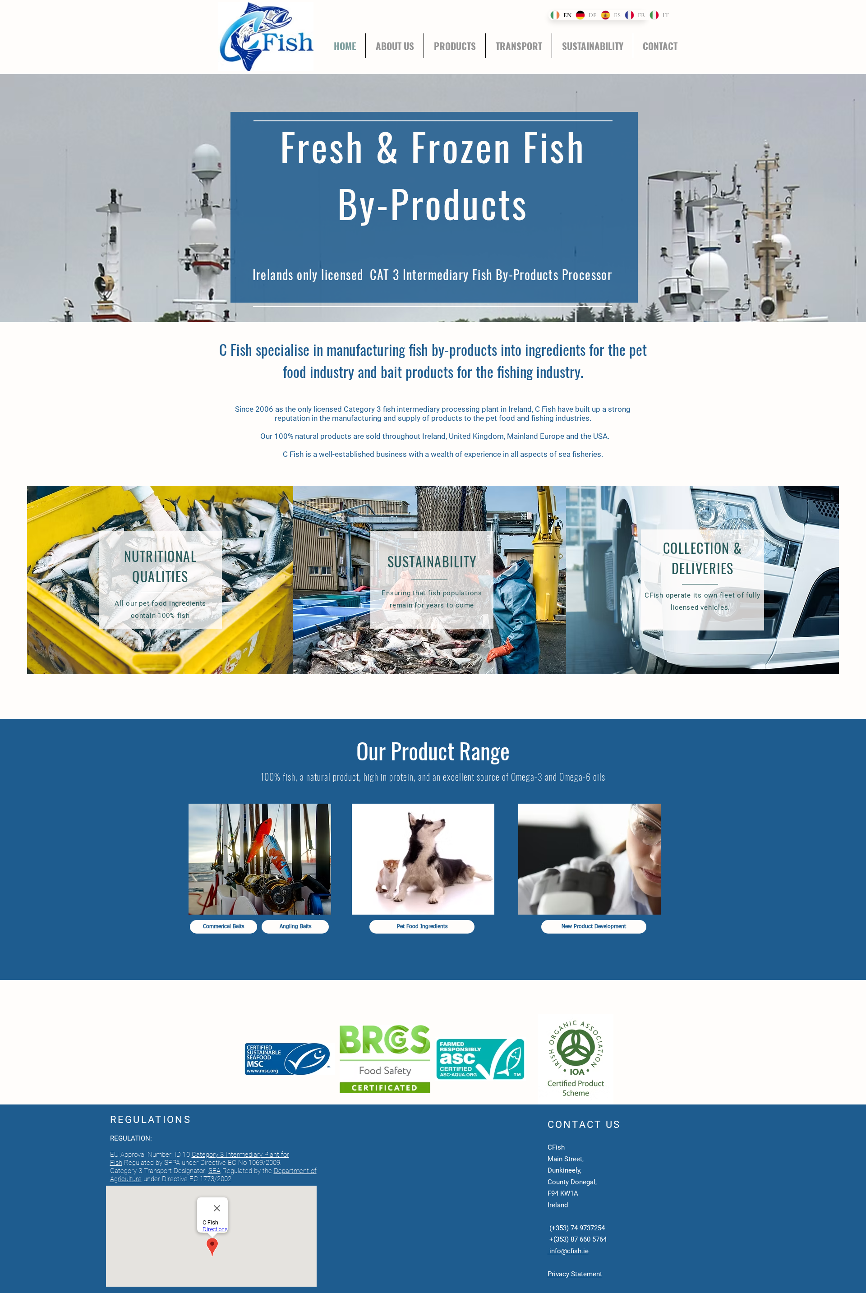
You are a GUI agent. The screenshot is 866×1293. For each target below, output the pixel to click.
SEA (214, 1171)
